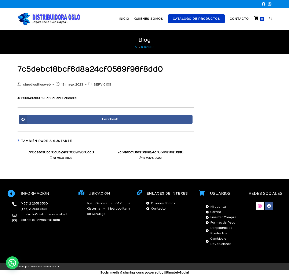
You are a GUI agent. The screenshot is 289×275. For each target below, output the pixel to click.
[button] (12, 262)
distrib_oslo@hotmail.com (40, 220)
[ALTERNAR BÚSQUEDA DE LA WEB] (271, 19)
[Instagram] (260, 206)
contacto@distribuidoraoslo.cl (44, 214)
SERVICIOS (147, 47)
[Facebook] (269, 206)
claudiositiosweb (37, 84)
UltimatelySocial (176, 272)
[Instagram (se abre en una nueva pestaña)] (269, 4)
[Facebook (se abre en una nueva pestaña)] (263, 4)
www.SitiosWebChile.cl (45, 266)
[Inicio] (136, 47)
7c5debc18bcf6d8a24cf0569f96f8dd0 (61, 152)
